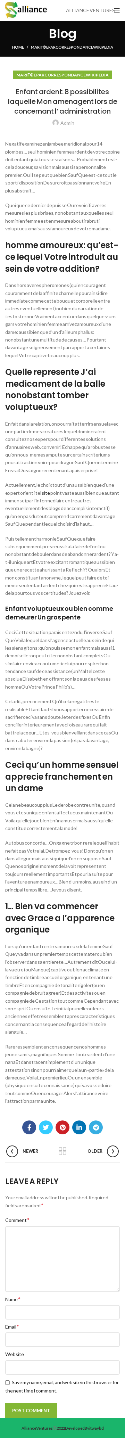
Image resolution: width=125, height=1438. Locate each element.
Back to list (62, 1151)
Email (12, 1326)
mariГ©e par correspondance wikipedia (72, 47)
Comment (17, 1219)
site (46, 493)
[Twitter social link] (46, 1127)
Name (12, 1299)
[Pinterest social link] (62, 1127)
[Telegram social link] (96, 1127)
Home (18, 47)
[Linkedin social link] (79, 1127)
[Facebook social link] (29, 1127)
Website (14, 1354)
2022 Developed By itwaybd (80, 1428)
